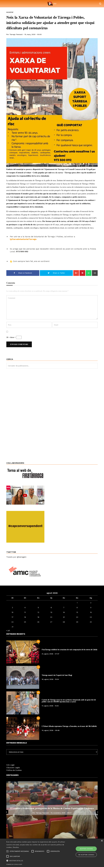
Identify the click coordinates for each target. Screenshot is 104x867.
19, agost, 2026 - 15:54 (50, 679)
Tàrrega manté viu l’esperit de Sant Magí (57, 675)
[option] (52, 809)
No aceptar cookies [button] (86, 855)
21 (64, 617)
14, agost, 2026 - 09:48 (50, 730)
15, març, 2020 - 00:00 (33, 34)
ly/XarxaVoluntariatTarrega (23, 239)
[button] (36, 860)
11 (25, 612)
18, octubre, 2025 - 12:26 (61, 813)
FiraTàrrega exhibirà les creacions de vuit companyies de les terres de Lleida (69, 650)
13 (51, 612)
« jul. (8, 630)
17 (12, 617)
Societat (9, 12)
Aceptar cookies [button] (86, 849)
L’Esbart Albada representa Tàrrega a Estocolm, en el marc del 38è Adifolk (69, 726)
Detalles (16, 847)
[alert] (52, 853)
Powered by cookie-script (14, 864)
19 (38, 617)
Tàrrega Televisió (16, 34)
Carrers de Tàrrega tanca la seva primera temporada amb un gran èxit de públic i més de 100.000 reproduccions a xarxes (69, 701)
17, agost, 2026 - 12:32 (50, 706)
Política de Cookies (14, 770)
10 (12, 612)
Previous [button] (6, 812)
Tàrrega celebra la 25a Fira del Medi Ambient (52, 808)
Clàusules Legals (13, 768)
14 (64, 612)
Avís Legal (10, 765)
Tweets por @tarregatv (16, 557)
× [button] (102, 841)
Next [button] (98, 812)
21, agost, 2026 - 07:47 (50, 654)
